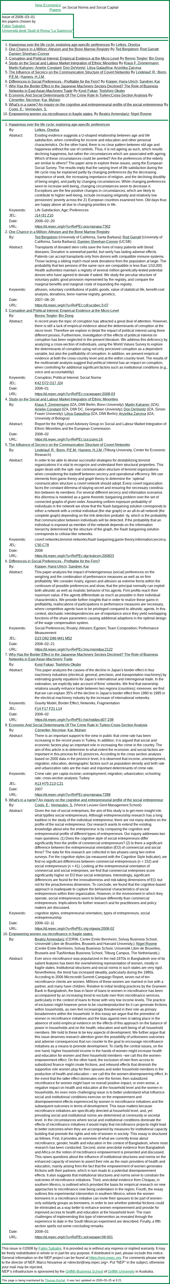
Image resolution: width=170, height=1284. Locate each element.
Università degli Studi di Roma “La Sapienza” (37, 31)
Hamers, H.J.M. (33, 77)
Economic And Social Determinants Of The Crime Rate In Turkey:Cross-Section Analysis (78, 95)
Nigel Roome (141, 114)
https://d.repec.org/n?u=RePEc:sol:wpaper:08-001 (74, 1237)
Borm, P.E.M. (66, 450)
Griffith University (121, 1271)
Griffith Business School (84, 1271)
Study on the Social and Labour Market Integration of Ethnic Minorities (63, 63)
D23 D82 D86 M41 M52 (53, 638)
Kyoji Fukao (88, 91)
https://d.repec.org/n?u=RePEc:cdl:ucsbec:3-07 (71, 305)
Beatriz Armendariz (114, 114)
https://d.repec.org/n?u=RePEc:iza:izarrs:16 (69, 439)
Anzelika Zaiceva (127, 68)
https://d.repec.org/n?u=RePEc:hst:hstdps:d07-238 (74, 720)
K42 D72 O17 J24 (49, 383)
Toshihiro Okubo (112, 91)
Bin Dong (156, 58)
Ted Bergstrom (127, 49)
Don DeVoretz (74, 68)
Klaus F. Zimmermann (141, 63)
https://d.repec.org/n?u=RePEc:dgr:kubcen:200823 (74, 556)
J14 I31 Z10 (44, 215)
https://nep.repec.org (105, 1258)
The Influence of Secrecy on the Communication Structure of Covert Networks (69, 72)
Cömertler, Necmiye (24, 100)
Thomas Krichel (55, 1280)
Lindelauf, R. (146, 72)
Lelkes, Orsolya (128, 45)
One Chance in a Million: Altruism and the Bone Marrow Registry (59, 49)
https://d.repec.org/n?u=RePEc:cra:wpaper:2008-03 (75, 394)
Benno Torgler (136, 58)
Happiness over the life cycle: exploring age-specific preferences (59, 45)
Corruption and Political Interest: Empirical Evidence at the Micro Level (64, 58)
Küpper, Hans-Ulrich (122, 81)
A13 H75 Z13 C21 (49, 783)
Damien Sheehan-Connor (29, 54)
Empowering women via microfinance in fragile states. (51, 114)
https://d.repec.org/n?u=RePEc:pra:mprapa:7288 (72, 795)
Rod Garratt (149, 49)
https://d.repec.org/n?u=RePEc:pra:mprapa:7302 (72, 226)
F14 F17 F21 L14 (48, 709)
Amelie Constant (48, 68)
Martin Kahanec (21, 68)
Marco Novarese (49, 1262)
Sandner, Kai (149, 81)
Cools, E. (16, 109)
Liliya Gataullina (99, 68)
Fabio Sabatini (13, 26)
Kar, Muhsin (51, 100)
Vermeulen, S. (36, 109)
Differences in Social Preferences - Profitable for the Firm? (54, 81)
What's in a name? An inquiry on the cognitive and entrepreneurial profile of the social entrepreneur (86, 104)
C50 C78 (42, 545)
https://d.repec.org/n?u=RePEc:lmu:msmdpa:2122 (74, 649)
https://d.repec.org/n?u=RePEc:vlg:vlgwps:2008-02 (74, 929)
